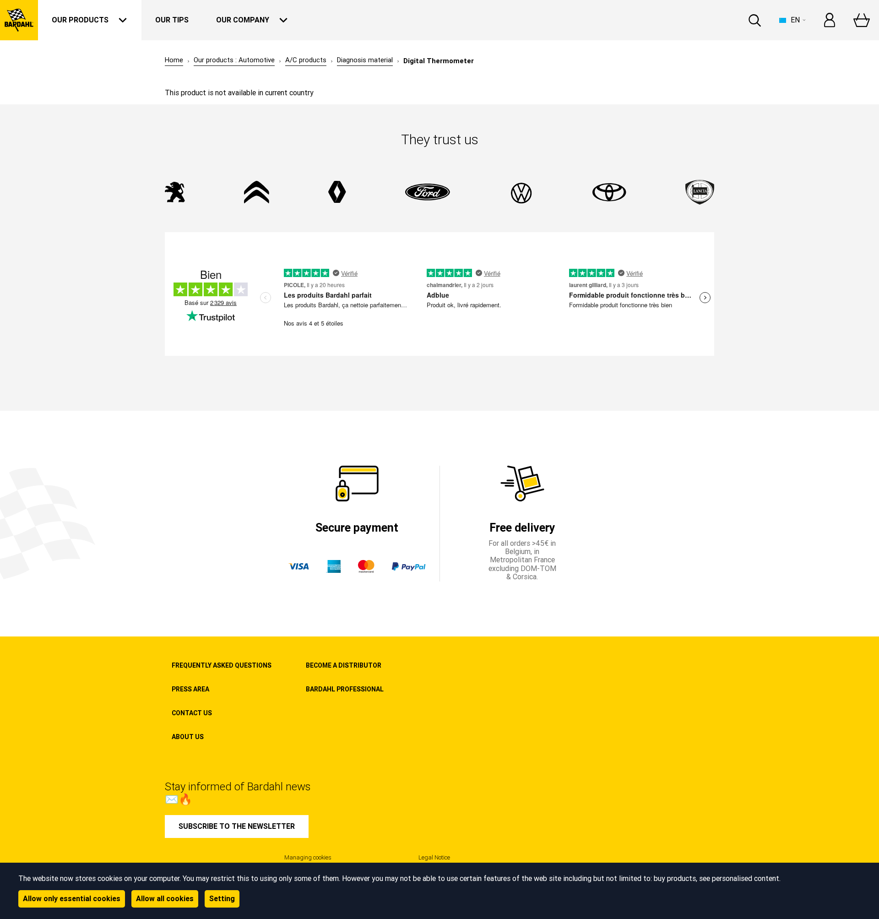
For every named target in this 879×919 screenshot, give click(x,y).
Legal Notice (434, 857)
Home (174, 60)
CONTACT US (192, 713)
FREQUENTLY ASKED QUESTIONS (221, 665)
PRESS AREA (190, 689)
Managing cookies (307, 857)
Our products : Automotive (234, 60)
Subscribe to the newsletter (237, 826)
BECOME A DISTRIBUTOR (343, 665)
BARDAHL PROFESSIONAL (345, 689)
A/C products (305, 60)
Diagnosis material (365, 60)
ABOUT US (188, 736)
